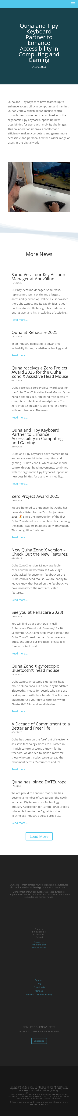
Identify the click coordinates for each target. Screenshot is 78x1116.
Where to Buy (39, 944)
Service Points (39, 947)
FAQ (39, 983)
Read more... (20, 320)
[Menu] (73, 3)
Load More (39, 836)
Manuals (39, 990)
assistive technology (30, 887)
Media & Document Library (39, 994)
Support (39, 980)
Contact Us (39, 941)
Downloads (39, 987)
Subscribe (39, 1040)
